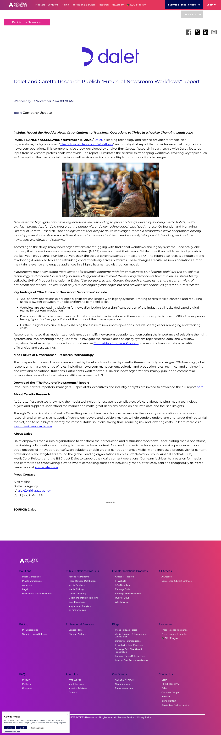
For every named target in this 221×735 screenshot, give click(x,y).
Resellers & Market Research (37, 593)
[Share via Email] (214, 32)
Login (210, 4)
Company (27, 688)
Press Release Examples (174, 634)
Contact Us (190, 14)
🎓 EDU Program (170, 638)
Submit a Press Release (182, 4)
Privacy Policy (144, 717)
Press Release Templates (174, 630)
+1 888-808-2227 (170, 684)
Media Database (77, 585)
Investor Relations (78, 688)
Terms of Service (126, 717)
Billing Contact (168, 701)
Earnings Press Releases (128, 593)
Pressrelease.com (124, 688)
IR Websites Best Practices (129, 645)
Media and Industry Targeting (84, 597)
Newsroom (118, 4)
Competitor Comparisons (128, 641)
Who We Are (75, 679)
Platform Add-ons (77, 634)
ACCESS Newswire (125, 679)
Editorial (165, 696)
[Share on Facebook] (188, 32)
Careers (73, 692)
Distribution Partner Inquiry (175, 705)
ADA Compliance (123, 585)
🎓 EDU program (136, 4)
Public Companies (31, 576)
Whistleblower (122, 602)
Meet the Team (76, 684)
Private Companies (32, 581)
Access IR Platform (124, 576)
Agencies (27, 585)
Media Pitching (76, 589)
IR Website (120, 581)
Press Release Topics (126, 630)
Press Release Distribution (82, 581)
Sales (164, 688)
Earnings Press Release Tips (129, 656)
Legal (25, 589)
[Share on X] (197, 32)
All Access (166, 576)
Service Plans (76, 630)
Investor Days (122, 597)
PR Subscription (30, 630)
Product (26, 679)
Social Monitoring (77, 602)
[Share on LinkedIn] (205, 32)
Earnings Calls (122, 589)
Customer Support (170, 692)
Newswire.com (122, 684)
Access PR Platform (79, 576)
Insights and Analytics (80, 606)
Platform (26, 684)
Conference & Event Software (176, 581)
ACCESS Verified (77, 610)
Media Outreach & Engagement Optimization (131, 635)
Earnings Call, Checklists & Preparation (128, 650)
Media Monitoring (77, 593)
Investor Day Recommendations (131, 660)
